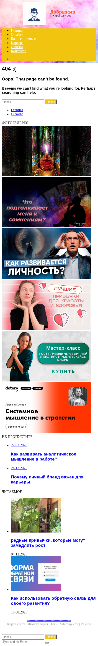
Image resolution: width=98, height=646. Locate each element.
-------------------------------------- (49, 620)
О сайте (17, 34)
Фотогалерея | (39, 624)
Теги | (55, 624)
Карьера (17, 43)
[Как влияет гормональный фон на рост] (49, 151)
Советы (17, 47)
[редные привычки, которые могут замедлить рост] (53, 515)
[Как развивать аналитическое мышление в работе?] (49, 408)
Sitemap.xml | (70, 624)
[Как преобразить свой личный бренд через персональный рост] (49, 356)
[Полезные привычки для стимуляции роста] (49, 305)
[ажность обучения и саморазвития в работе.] (49, 254)
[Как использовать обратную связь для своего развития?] (53, 574)
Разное (86, 624)
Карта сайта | (17, 624)
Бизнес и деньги (23, 39)
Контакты (18, 51)
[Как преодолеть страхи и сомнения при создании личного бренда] (49, 202)
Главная (17, 30)
